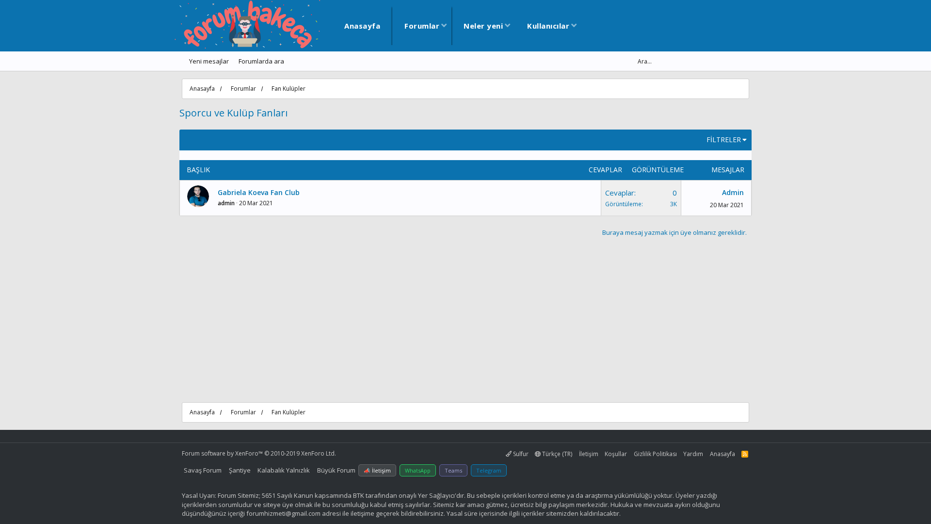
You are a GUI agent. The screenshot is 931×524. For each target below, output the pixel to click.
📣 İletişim (377, 470)
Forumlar (421, 26)
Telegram (488, 470)
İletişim (588, 454)
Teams (453, 470)
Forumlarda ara (261, 61)
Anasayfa (362, 26)
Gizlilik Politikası (655, 454)
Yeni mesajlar (209, 61)
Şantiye (240, 470)
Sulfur (520, 454)
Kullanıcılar (548, 26)
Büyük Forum (336, 470)
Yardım (693, 454)
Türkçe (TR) (556, 454)
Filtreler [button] (723, 139)
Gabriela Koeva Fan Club (259, 192)
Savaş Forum (203, 470)
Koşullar (616, 454)
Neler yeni (483, 26)
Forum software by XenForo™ (259, 453)
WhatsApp (418, 470)
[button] (444, 26)
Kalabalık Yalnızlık (283, 470)
